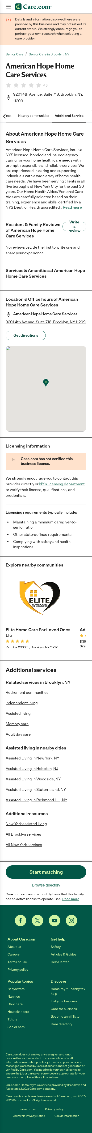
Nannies (14, 997)
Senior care (16, 1027)
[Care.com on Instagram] (71, 920)
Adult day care (18, 734)
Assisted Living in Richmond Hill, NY (36, 800)
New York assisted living (26, 824)
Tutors (12, 1019)
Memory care (17, 724)
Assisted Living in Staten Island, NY (36, 789)
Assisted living (18, 713)
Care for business (64, 1009)
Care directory (61, 1024)
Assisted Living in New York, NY (32, 758)
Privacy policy (18, 970)
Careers (14, 954)
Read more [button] (72, 207)
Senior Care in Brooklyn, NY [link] (49, 54)
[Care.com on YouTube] (54, 920)
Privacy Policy (54, 1109)
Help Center (60, 962)
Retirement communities (27, 692)
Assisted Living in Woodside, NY (33, 779)
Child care (15, 1004)
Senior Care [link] (14, 54)
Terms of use (17, 962)
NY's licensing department (62, 484)
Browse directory (46, 885)
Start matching (46, 872)
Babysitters (16, 989)
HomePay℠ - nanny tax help (68, 991)
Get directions (25, 335)
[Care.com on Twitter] (37, 920)
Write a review (74, 226)
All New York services (24, 844)
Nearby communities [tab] (33, 116)
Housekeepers (18, 1012)
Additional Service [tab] (69, 116)
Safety (56, 947)
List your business (64, 1001)
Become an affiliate (65, 1017)
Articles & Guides (63, 954)
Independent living (22, 703)
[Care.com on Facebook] (20, 920)
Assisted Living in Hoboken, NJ (32, 768)
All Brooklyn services (23, 834)
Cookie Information (66, 1116)
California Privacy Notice (29, 1116)
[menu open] (8, 7)
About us (14, 947)
